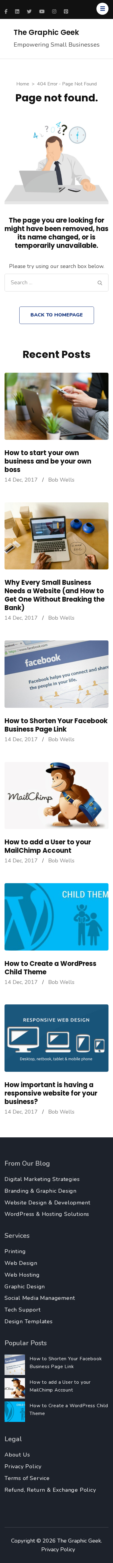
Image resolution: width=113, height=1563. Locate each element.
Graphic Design (25, 1286)
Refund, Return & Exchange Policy (50, 1490)
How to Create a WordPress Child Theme (50, 968)
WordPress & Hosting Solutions (47, 1214)
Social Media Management (40, 1298)
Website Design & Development (47, 1202)
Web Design (21, 1263)
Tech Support (23, 1309)
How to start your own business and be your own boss (48, 461)
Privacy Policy (23, 1466)
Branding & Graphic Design (41, 1191)
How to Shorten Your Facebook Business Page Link (56, 725)
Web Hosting (22, 1274)
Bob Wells (61, 479)
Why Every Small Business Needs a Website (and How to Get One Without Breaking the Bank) (55, 595)
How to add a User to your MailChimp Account (48, 846)
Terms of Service (27, 1478)
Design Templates (29, 1321)
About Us (17, 1454)
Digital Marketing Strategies (42, 1179)
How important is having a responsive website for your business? (51, 1093)
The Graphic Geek (46, 32)
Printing (15, 1251)
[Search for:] (54, 282)
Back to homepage (56, 315)
